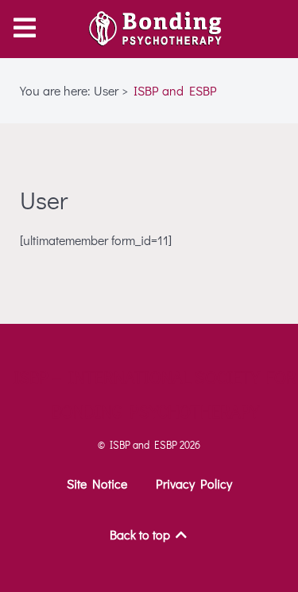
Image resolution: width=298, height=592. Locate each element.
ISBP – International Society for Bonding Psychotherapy (155, 394)
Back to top (141, 534)
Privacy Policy (194, 483)
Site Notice (97, 483)
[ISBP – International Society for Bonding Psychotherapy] (149, 29)
